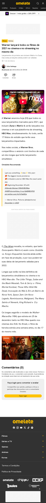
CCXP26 (4, 8)
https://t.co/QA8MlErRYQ (24, 191)
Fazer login (23, 396)
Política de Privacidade (11, 471)
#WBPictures (10, 191)
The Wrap (8, 246)
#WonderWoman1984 (13, 188)
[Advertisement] (23, 84)
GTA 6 (28, 8)
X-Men (21, 8)
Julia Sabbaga (11, 66)
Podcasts (13, 8)
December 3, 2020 (12, 203)
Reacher (35, 8)
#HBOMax (26, 188)
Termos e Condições (10, 465)
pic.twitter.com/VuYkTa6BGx (16, 194)
